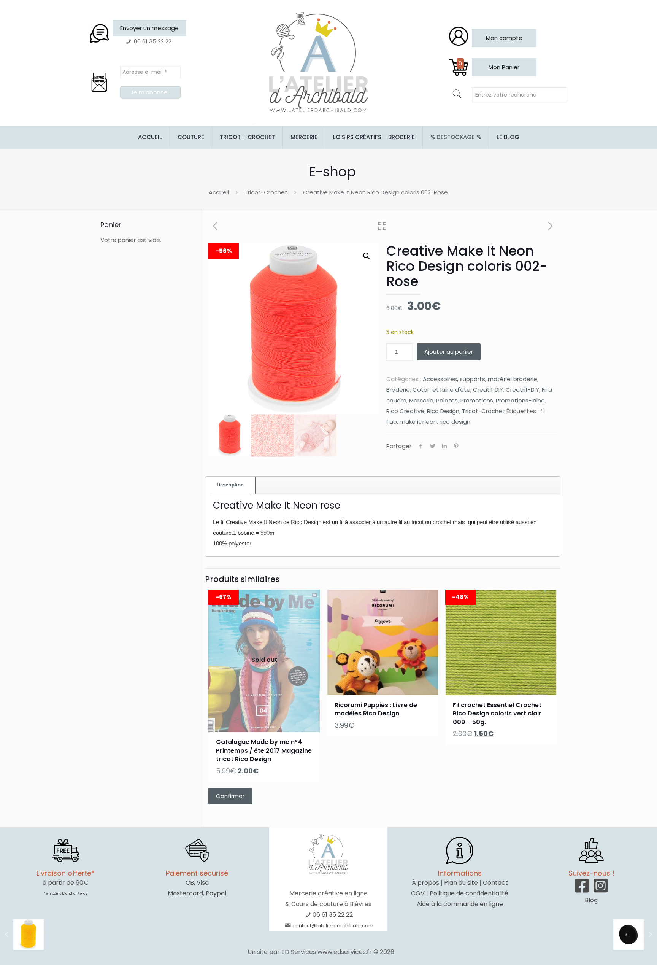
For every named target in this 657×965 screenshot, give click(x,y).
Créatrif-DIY (522, 390)
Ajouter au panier (448, 352)
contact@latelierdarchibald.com (332, 925)
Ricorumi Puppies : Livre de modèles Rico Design (376, 709)
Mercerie (421, 400)
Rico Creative (405, 411)
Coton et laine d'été (441, 390)
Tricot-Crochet (265, 192)
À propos (425, 882)
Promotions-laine (520, 400)
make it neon (418, 422)
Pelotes (447, 400)
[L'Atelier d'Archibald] (318, 63)
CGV (418, 893)
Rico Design (443, 411)
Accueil (219, 192)
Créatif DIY (488, 390)
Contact (495, 882)
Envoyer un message (149, 28)
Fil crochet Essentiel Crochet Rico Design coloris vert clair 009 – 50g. (497, 714)
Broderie (398, 390)
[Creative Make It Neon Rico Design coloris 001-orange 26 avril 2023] (22, 934)
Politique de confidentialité (469, 893)
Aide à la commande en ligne (460, 904)
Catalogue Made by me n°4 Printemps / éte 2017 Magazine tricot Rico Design (264, 750)
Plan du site (461, 882)
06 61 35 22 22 (333, 914)
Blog (591, 900)
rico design (455, 422)
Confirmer (230, 796)
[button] (366, 256)
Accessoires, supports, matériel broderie (480, 379)
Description (230, 485)
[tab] (230, 485)
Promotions (476, 400)
